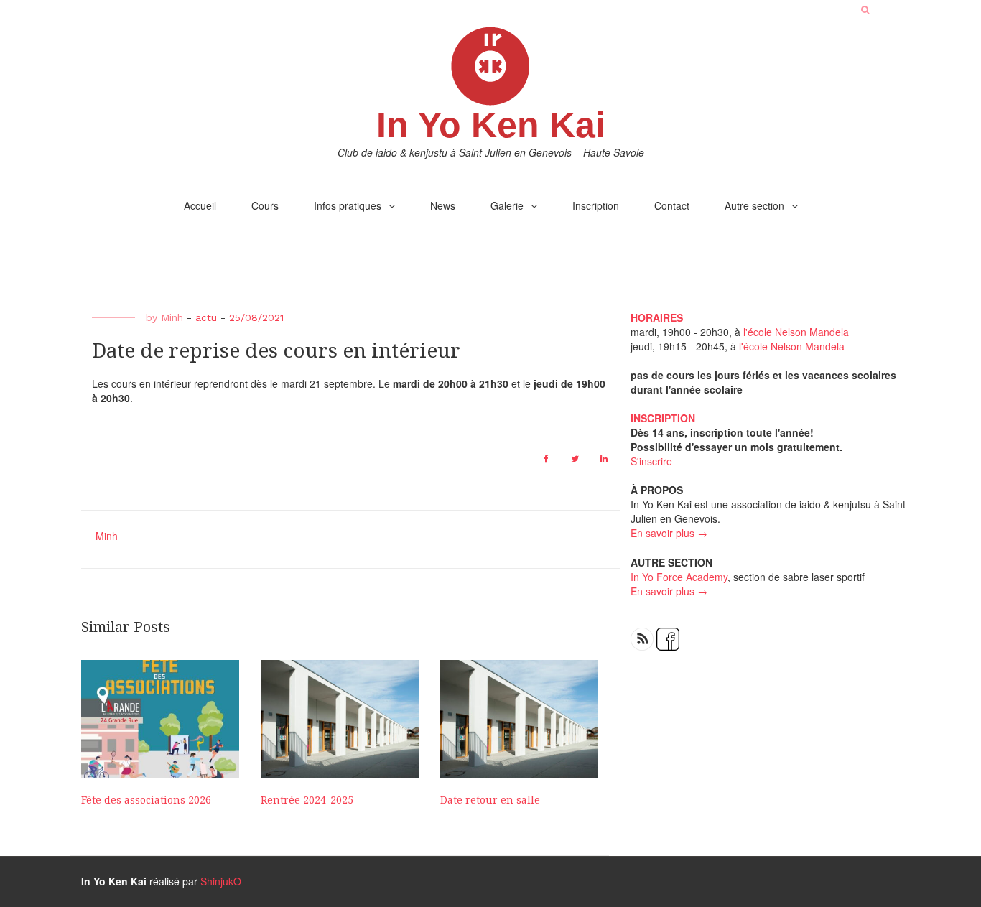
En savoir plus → (669, 533)
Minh (172, 317)
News (442, 205)
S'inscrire (651, 461)
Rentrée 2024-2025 (307, 800)
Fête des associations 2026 (146, 800)
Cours (265, 205)
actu (206, 317)
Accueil (200, 205)
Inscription (595, 205)
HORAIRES (657, 317)
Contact (671, 205)
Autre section (754, 205)
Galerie (507, 205)
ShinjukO (220, 881)
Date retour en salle (490, 800)
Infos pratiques (347, 205)
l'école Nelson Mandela (796, 332)
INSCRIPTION (663, 418)
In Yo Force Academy (679, 576)
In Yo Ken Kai (490, 125)
